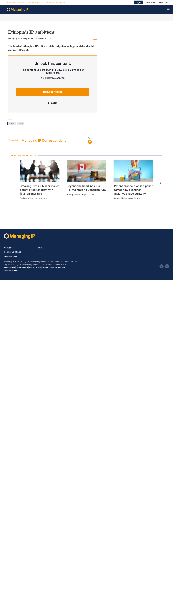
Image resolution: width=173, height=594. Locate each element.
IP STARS (11, 2)
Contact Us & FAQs (12, 252)
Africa (21, 124)
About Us (8, 248)
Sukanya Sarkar (74, 194)
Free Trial (163, 2)
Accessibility (9, 267)
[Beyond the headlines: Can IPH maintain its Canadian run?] (86, 171)
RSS (40, 248)
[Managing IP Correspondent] (15, 140)
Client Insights (34, 2)
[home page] (17, 9)
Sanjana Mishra (26, 198)
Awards (21, 2)
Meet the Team (10, 256)
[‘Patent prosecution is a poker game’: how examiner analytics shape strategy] (133, 171)
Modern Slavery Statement (53, 267)
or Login (52, 102)
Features (11, 124)
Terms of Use (22, 267)
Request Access (52, 91)
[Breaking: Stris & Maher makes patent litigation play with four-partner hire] (39, 171)
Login (138, 2)
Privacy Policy (35, 267)
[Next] (160, 183)
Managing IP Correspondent (44, 140)
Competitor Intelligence (54, 2)
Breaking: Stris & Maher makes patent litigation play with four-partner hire (39, 189)
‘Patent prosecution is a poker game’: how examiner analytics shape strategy (133, 189)
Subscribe (150, 2)
